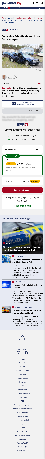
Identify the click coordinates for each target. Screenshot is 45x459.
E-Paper (22, 359)
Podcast (22, 367)
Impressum (22, 389)
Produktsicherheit (22, 420)
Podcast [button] (19, 8)
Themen (22, 386)
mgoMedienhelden (22, 378)
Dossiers (22, 382)
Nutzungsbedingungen (22, 405)
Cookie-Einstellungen (22, 393)
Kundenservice (22, 431)
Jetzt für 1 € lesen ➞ (22, 190)
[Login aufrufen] (42, 3)
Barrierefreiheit (22, 416)
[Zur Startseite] (3, 18)
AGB (22, 401)
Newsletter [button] (26, 8)
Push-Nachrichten (22, 370)
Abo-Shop (22, 439)
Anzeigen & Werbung (22, 435)
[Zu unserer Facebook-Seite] (26, 352)
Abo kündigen (22, 447)
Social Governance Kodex (22, 408)
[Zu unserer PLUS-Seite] (4, 30)
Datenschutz (22, 397)
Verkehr (39, 18)
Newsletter (22, 363)
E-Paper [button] (39, 8)
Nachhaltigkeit (22, 412)
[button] (7, 8)
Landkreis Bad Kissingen (25, 18)
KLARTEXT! (22, 374)
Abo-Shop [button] (33, 8)
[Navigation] (33, 3)
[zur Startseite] (11, 3)
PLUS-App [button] (13, 8)
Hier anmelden (22, 205)
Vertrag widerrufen (22, 450)
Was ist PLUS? (22, 443)
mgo (22, 424)
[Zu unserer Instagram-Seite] (18, 352)
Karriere (23, 428)
